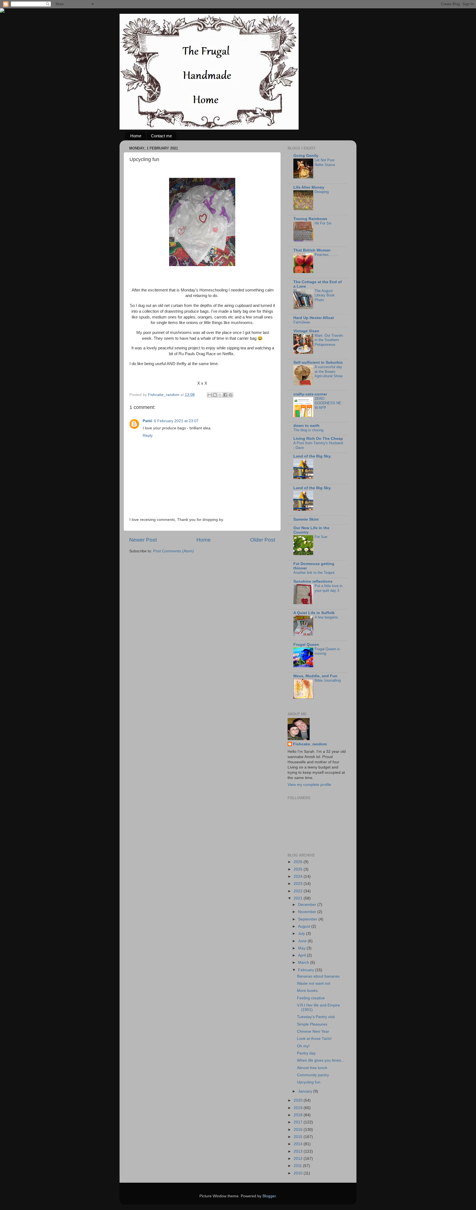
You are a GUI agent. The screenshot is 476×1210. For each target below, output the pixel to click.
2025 (299, 869)
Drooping (322, 192)
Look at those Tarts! (314, 1039)
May (302, 948)
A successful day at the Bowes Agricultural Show (328, 371)
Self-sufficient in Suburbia (318, 362)
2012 (299, 1159)
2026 (299, 862)
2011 (298, 1166)
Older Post (262, 540)
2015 (299, 1137)
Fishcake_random (310, 744)
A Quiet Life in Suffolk (314, 613)
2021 (299, 898)
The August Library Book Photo (325, 295)
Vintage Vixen (306, 331)
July (302, 933)
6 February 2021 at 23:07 (176, 421)
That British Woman (312, 250)
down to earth (306, 426)
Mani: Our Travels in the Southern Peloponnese (329, 340)
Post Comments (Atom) (173, 551)
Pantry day (306, 1053)
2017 (299, 1122)
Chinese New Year (313, 1031)
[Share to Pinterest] (230, 395)
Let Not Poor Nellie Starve (325, 162)
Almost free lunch (312, 1068)
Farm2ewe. (302, 322)
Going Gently (305, 156)
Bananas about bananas (318, 976)
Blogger (269, 1196)
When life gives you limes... (320, 1060)
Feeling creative (311, 998)
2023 (299, 884)
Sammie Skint (306, 519)
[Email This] (209, 395)
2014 (299, 1144)
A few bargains (326, 617)
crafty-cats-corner (310, 394)
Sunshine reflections (312, 581)
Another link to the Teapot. (314, 573)
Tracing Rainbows (310, 219)
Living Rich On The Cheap (318, 439)
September (308, 919)
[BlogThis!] (215, 395)
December (307, 905)
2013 (299, 1151)
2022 (299, 891)
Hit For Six (323, 223)
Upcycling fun (308, 1082)
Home (135, 135)
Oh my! (303, 1046)
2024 (299, 876)
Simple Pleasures (312, 1024)
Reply (148, 435)
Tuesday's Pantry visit (316, 1017)
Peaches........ (326, 255)
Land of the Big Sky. (312, 456)
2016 (299, 1130)
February (306, 970)
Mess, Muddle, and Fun (315, 676)
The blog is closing (308, 430)
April (302, 955)
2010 (299, 1173)
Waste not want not (313, 983)
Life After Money (308, 187)
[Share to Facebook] (225, 395)
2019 (299, 1108)
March (304, 962)
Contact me (161, 135)
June (303, 941)
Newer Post (143, 540)
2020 (299, 1100)
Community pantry (313, 1075)
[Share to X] (220, 395)
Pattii (147, 421)
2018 (299, 1115)
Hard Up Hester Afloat (313, 318)
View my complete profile (309, 785)
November (307, 912)
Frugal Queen (306, 645)
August (304, 926)
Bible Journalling (328, 680)
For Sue (321, 537)
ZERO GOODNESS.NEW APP (328, 403)
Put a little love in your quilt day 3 (328, 588)
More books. (308, 991)
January (305, 1091)
